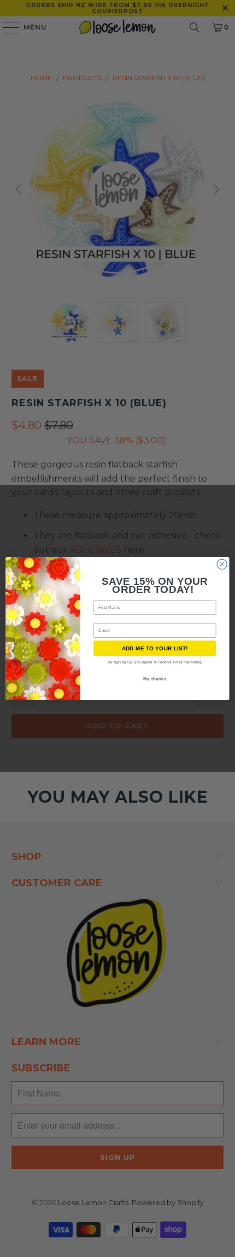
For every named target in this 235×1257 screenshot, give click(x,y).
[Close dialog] (222, 564)
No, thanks (155, 679)
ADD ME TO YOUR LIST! (155, 648)
